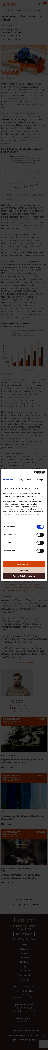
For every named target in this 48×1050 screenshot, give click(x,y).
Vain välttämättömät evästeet (24, 576)
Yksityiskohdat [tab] (24, 480)
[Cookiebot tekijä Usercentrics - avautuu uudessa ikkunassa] (34, 472)
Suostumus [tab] (8, 480)
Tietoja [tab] (40, 480)
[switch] (40, 535)
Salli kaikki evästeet (24, 564)
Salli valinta (24, 570)
